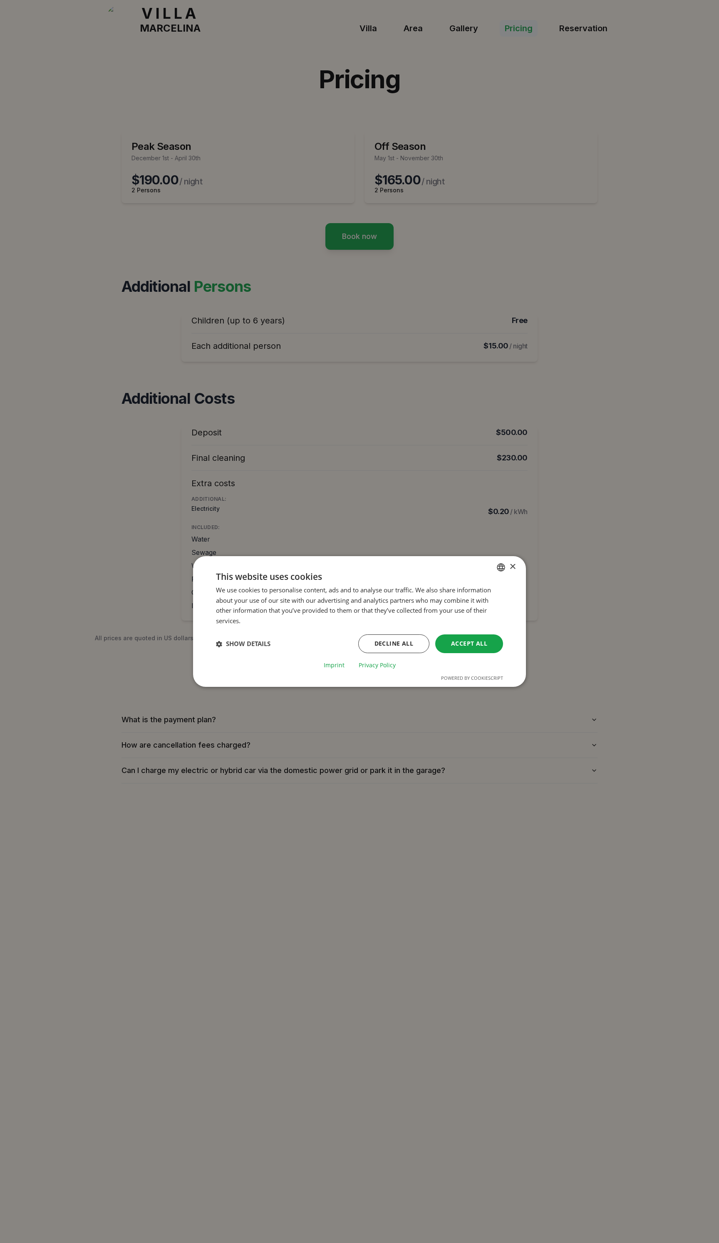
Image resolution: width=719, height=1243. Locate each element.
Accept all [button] (469, 643)
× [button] (512, 567)
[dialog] (359, 621)
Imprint (334, 665)
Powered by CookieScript (472, 678)
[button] (243, 644)
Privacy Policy (377, 665)
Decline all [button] (393, 643)
